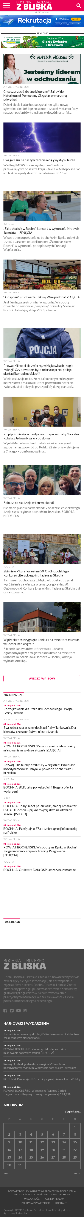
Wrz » (77, 1173)
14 (64, 1142)
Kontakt (61, 1203)
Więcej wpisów (42, 678)
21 (64, 1150)
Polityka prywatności (36, 1203)
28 (64, 1157)
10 (20, 1142)
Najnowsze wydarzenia (26, 1023)
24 (20, 1157)
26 (42, 1157)
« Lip (6, 1173)
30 (9, 1165)
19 (42, 1150)
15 (75, 1142)
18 (31, 1150)
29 (75, 1157)
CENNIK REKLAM (54, 1198)
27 (53, 1157)
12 (42, 1142)
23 (9, 1157)
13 (53, 1142)
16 (9, 1150)
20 (53, 1150)
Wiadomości (32, 1198)
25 (31, 1157)
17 (20, 1150)
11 (31, 1142)
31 (20, 1165)
